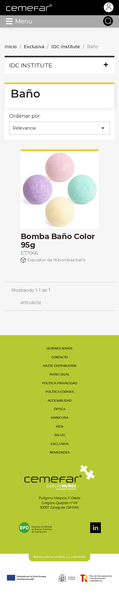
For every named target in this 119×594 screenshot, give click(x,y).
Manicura (59, 418)
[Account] (109, 7)
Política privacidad (59, 383)
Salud (59, 435)
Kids (59, 426)
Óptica (59, 409)
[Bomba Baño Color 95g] (60, 190)
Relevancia (59, 128)
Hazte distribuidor (60, 366)
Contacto (60, 357)
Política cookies (59, 392)
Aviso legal (59, 374)
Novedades (60, 452)
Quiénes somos (59, 348)
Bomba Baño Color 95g (58, 240)
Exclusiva (59, 444)
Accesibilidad (60, 401)
